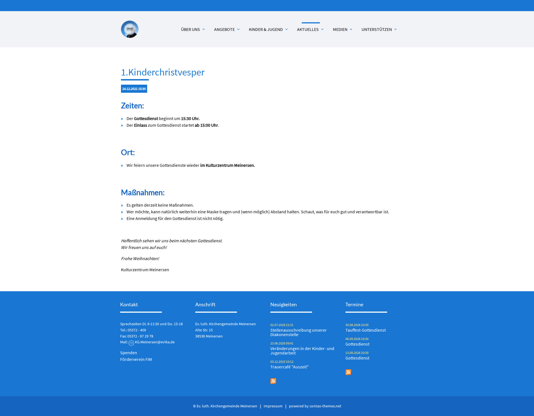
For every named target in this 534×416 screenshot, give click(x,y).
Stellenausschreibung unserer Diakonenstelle (298, 332)
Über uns (193, 29)
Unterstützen (380, 29)
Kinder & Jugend (269, 29)
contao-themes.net (325, 405)
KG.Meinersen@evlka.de (155, 341)
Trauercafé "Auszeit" (289, 366)
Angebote (227, 29)
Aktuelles (311, 29)
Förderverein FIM (136, 359)
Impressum (273, 405)
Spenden (128, 352)
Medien (343, 29)
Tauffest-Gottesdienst (365, 330)
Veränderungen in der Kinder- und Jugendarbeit (302, 350)
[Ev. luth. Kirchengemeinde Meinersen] (130, 29)
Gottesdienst (357, 344)
